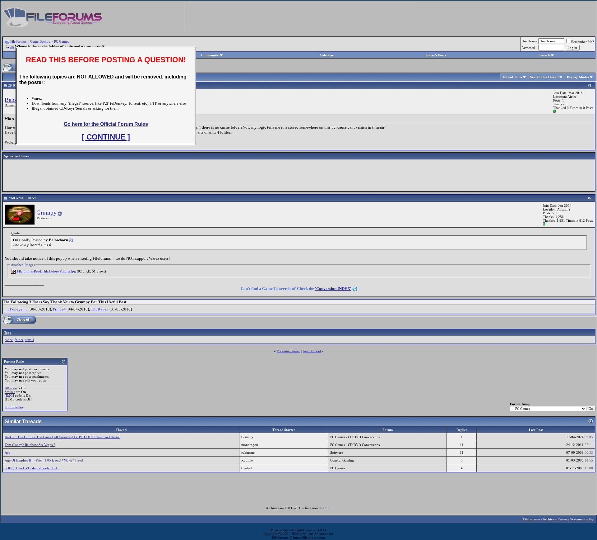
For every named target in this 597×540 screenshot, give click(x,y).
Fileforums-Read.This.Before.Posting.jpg (46, 271)
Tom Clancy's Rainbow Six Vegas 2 (30, 445)
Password (528, 48)
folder (19, 340)
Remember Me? (582, 42)
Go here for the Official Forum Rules (106, 124)
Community (210, 55)
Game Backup (40, 41)
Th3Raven (100, 309)
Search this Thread (544, 77)
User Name (529, 41)
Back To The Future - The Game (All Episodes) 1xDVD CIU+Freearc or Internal (62, 437)
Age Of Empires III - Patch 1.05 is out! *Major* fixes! (44, 460)
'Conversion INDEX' (333, 288)
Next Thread (312, 351)
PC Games (61, 41)
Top (591, 519)
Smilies (10, 392)
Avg (8, 452)
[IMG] (9, 395)
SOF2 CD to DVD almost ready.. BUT (32, 468)
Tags (7, 332)
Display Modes (578, 77)
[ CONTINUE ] (106, 137)
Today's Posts (436, 55)
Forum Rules (14, 407)
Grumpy (46, 212)
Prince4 (59, 309)
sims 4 (29, 340)
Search (544, 55)
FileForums (18, 41)
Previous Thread (288, 351)
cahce (9, 340)
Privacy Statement (571, 519)
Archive (548, 519)
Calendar (327, 55)
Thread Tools (512, 77)
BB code (11, 388)
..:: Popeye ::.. (16, 309)
